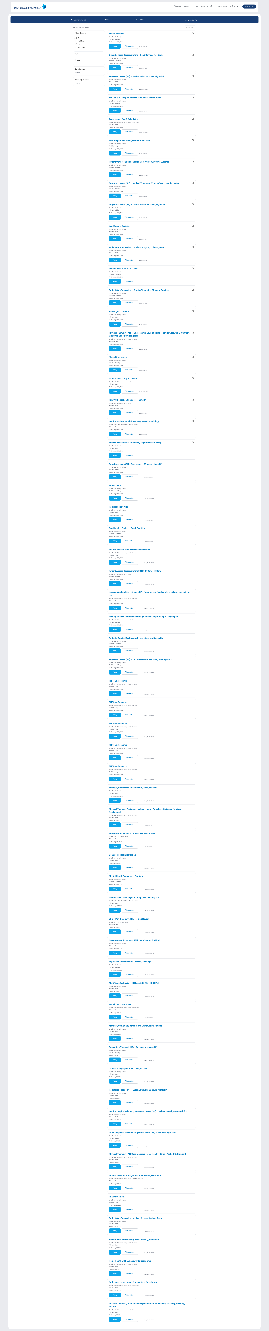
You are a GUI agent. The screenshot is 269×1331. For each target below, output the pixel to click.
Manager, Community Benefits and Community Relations (135, 1026)
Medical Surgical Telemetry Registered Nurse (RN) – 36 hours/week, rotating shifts (148, 1111)
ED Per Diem (115, 485)
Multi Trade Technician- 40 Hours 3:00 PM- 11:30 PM (134, 983)
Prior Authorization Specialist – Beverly (127, 400)
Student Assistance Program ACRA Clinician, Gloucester (135, 1175)
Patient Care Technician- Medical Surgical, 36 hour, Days (135, 1218)
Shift (76, 54)
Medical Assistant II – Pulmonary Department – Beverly (135, 442)
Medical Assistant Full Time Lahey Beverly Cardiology (134, 421)
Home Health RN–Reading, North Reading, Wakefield (134, 1239)
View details (129, 46)
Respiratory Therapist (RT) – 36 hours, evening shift (133, 1047)
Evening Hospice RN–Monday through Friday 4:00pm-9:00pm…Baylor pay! (143, 616)
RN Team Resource (118, 681)
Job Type (78, 38)
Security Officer (116, 33)
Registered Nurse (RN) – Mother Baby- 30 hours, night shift (137, 76)
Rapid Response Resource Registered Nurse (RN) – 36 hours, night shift (142, 1132)
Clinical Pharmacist (118, 357)
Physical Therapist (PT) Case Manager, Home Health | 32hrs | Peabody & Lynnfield (147, 1154)
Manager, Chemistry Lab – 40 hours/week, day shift (133, 787)
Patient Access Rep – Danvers (123, 378)
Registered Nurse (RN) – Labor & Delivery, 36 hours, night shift (138, 1090)
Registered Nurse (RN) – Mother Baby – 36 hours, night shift (137, 204)
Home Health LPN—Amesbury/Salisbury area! (130, 1261)
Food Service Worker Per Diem (123, 268)
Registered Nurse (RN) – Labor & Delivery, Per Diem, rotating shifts (140, 659)
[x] (88, 27)
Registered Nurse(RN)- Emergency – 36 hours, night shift (135, 464)
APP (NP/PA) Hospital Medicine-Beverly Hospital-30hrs (135, 97)
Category (78, 60)
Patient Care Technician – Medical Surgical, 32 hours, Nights (137, 247)
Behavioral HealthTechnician (122, 855)
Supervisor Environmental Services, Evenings (130, 961)
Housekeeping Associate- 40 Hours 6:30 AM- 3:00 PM (134, 940)
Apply (115, 46)
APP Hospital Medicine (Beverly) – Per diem (129, 140)
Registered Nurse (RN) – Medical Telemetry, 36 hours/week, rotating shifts (144, 183)
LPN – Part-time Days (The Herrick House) (129, 919)
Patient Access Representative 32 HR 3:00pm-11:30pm (135, 571)
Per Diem (81, 48)
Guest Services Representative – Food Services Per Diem (136, 55)
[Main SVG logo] (30, 4)
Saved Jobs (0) (191, 20)
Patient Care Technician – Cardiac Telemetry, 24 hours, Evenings (139, 290)
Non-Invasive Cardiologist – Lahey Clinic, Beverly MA (134, 897)
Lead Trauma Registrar (119, 226)
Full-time (81, 41)
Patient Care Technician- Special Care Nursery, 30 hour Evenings (139, 162)
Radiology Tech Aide (118, 507)
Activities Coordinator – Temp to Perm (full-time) (132, 833)
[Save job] (192, 33)
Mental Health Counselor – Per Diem (126, 876)
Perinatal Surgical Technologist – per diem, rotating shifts (136, 638)
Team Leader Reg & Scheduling (123, 119)
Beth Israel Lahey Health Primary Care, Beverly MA (133, 1282)
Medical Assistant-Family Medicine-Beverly (129, 549)
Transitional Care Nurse (120, 1004)
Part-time (81, 44)
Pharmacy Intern (117, 1196)
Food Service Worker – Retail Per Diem (127, 528)
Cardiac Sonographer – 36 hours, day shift (128, 1068)
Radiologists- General (119, 311)
